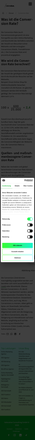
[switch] (30, 224)
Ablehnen (17, 258)
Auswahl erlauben (17, 251)
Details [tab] (17, 186)
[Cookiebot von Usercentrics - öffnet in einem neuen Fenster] (25, 180)
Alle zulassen (17, 245)
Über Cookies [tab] (28, 186)
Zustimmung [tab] (6, 186)
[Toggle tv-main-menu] (30, 4)
